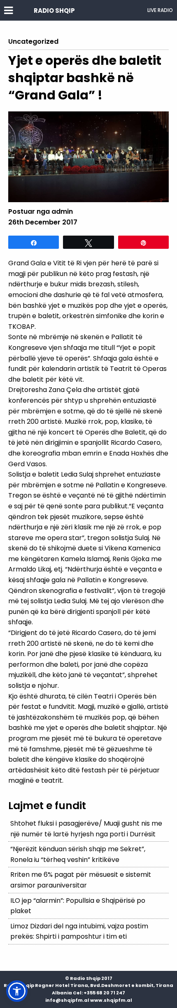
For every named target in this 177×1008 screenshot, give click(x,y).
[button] (17, 991)
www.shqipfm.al (111, 1000)
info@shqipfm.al (67, 1000)
